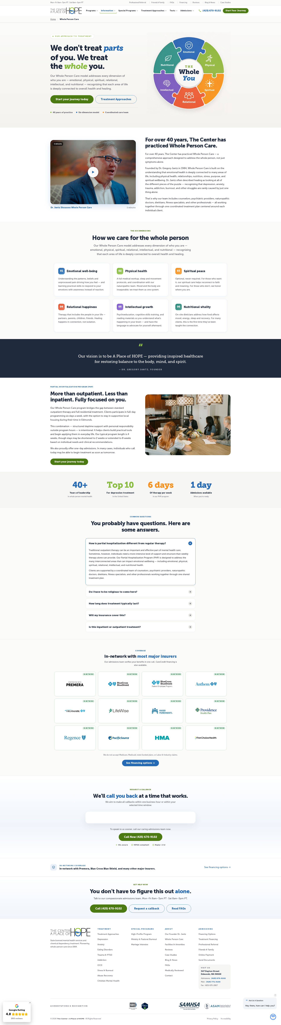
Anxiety (100, 944)
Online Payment (206, 955)
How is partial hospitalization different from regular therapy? (127, 543)
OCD (99, 965)
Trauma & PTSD (104, 955)
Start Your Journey (236, 10)
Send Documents (207, 960)
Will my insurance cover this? (107, 615)
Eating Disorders (105, 949)
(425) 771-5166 (213, 982)
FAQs (172, 2)
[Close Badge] (30, 1002)
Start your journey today (72, 99)
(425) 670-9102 (218, 978)
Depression (102, 939)
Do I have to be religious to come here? (113, 591)
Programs (91, 11)
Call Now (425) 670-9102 (140, 837)
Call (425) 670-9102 (108, 908)
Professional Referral (137, 2)
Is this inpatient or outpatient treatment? (115, 626)
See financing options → (140, 763)
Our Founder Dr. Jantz (175, 934)
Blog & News (210, 2)
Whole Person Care (174, 939)
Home (53, 19)
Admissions (186, 11)
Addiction (101, 960)
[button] (273, 1016)
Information (107, 11)
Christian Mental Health (108, 981)
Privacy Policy (212, 1019)
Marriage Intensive (139, 944)
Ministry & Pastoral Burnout (144, 939)
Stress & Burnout (105, 970)
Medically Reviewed (174, 970)
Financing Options (207, 934)
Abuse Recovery (105, 975)
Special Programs (127, 11)
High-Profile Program (141, 934)
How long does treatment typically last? (114, 603)
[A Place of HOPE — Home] (66, 10)
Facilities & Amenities (175, 944)
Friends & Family (157, 2)
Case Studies (225, 2)
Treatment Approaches (152, 11)
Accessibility (226, 1019)
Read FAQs (179, 908)
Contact (169, 975)
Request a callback (146, 908)
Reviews (196, 2)
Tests (172, 11)
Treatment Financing (208, 939)
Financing (183, 2)
